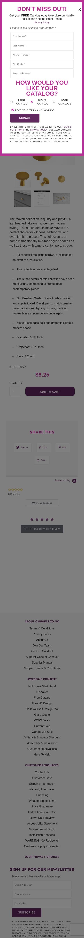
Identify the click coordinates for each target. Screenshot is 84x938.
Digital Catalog (43, 101)
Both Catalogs (64, 101)
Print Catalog (22, 101)
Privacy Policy (42, 22)
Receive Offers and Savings (35, 110)
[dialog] (42, 469)
